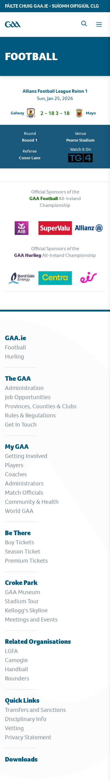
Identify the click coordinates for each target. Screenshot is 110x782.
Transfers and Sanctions (35, 710)
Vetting (14, 728)
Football (15, 347)
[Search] (84, 23)
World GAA (19, 511)
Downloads (21, 759)
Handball (16, 669)
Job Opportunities (27, 397)
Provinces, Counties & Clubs (40, 406)
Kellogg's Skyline (26, 610)
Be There (18, 532)
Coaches (16, 474)
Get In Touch (21, 424)
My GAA (17, 446)
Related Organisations (38, 641)
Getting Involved (26, 456)
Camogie (16, 660)
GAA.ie (15, 337)
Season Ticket (22, 551)
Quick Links (22, 700)
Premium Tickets (26, 561)
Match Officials (24, 492)
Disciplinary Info (25, 719)
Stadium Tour (22, 601)
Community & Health (32, 502)
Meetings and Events (31, 619)
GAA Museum (22, 592)
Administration (24, 388)
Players (14, 465)
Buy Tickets (19, 542)
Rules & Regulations (30, 415)
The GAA (18, 378)
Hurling (14, 356)
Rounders (17, 678)
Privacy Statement (28, 737)
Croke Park (21, 582)
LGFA (11, 651)
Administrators (24, 483)
